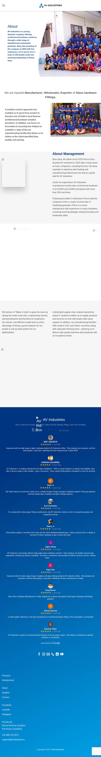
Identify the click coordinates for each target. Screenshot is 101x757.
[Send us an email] (48, 654)
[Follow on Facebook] (39, 654)
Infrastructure (8, 680)
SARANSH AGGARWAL (50, 462)
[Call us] (52, 654)
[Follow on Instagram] (43, 654)
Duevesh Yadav (50, 629)
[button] (3, 5)
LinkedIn (6, 710)
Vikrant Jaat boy (50, 611)
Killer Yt (50, 485)
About (4, 688)
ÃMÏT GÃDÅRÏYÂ (50, 442)
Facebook (6, 705)
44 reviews (64, 430)
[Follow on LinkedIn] (57, 654)
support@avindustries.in (13, 739)
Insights (5, 692)
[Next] (96, 262)
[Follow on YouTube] (61, 654)
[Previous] (4, 262)
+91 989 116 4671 (10, 735)
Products (6, 675)
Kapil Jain (50, 570)
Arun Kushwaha (50, 506)
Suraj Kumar (50, 590)
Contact (5, 697)
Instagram (6, 714)
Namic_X (50, 526)
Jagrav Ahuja (50, 547)
